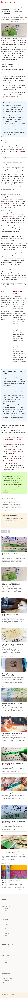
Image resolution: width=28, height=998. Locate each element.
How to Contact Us (6, 906)
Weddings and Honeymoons (8, 510)
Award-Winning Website (7, 904)
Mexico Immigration (15, 504)
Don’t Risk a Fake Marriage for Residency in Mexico (11, 615)
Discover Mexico (5, 922)
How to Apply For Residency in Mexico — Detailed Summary (13, 851)
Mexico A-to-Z (5, 935)
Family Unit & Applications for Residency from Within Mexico (11, 583)
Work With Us (5, 913)
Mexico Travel (5, 924)
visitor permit (5, 203)
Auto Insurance (5, 960)
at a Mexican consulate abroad (16, 151)
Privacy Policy (5, 908)
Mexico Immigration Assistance (11, 793)
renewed (3, 180)
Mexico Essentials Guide (7, 928)
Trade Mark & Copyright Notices (8, 995)
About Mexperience (6, 901)
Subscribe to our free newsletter (9, 949)
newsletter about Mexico (17, 518)
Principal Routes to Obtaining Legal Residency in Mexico (12, 554)
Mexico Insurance (5, 933)
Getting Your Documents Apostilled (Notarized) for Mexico (12, 734)
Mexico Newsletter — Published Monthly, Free (11, 881)
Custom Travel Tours (6, 958)
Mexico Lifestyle (5, 507)
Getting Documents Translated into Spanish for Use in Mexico (13, 764)
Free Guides (4, 937)
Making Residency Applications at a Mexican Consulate (12, 674)
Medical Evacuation (6, 985)
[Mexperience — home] (8, 2)
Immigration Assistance (7, 978)
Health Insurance (5, 982)
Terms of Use (5, 910)
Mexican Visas (5, 504)
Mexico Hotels (5, 962)
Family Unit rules (18, 42)
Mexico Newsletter (6, 946)
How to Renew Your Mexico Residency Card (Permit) (13, 822)
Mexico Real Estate (6, 931)
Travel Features (5, 964)
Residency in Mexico (16, 507)
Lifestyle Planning (6, 502)
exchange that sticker (9, 169)
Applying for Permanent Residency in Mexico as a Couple (13, 644)
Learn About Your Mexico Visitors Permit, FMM (12, 704)
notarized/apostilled (10, 216)
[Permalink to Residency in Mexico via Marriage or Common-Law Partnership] (14, 29)
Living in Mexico (16, 502)
